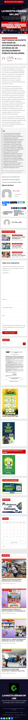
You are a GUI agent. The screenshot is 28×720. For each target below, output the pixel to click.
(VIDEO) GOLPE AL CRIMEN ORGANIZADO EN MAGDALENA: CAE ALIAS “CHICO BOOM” (14, 640)
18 (7, 533)
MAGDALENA (23, 25)
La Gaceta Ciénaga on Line (20, 714)
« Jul (3, 546)
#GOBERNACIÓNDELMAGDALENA (8, 25)
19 (10, 533)
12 (10, 530)
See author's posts (18, 195)
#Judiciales (19, 58)
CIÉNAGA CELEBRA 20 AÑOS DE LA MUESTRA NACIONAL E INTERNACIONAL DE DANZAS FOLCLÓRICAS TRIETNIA (13, 611)
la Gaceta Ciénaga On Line (14, 717)
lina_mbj (11, 57)
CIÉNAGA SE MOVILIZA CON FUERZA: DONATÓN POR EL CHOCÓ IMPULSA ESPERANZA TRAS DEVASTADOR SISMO (13, 581)
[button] (22, 32)
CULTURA (9, 590)
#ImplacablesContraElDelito (20, 24)
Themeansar (14, 709)
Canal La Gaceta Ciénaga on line (12, 712)
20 (13, 533)
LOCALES (9, 560)
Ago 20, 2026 (15, 248)
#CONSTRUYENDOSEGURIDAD (7, 24)
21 (17, 533)
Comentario (5, 273)
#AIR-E (19, 27)
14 (17, 530)
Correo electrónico (7, 307)
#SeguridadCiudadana (12, 27)
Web (3, 315)
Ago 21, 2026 (15, 240)
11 (7, 530)
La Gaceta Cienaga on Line (7, 714)
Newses (21, 708)
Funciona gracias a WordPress (10, 708)
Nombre (4, 299)
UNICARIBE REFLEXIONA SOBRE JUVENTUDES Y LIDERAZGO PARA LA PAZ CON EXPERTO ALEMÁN (13, 671)
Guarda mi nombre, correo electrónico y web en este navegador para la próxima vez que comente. (14, 327)
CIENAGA (4, 560)
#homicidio (17, 25)
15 (20, 530)
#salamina (9, 60)
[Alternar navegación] (19, 32)
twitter (21, 712)
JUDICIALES (14, 235)
